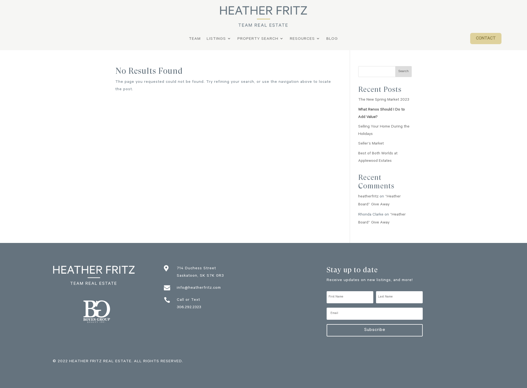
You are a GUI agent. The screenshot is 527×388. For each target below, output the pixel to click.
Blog (332, 39)
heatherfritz (368, 197)
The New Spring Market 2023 (383, 100)
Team (195, 39)
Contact (486, 38)
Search (403, 71)
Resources (302, 39)
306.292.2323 (189, 307)
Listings (216, 39)
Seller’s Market (371, 144)
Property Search (257, 39)
